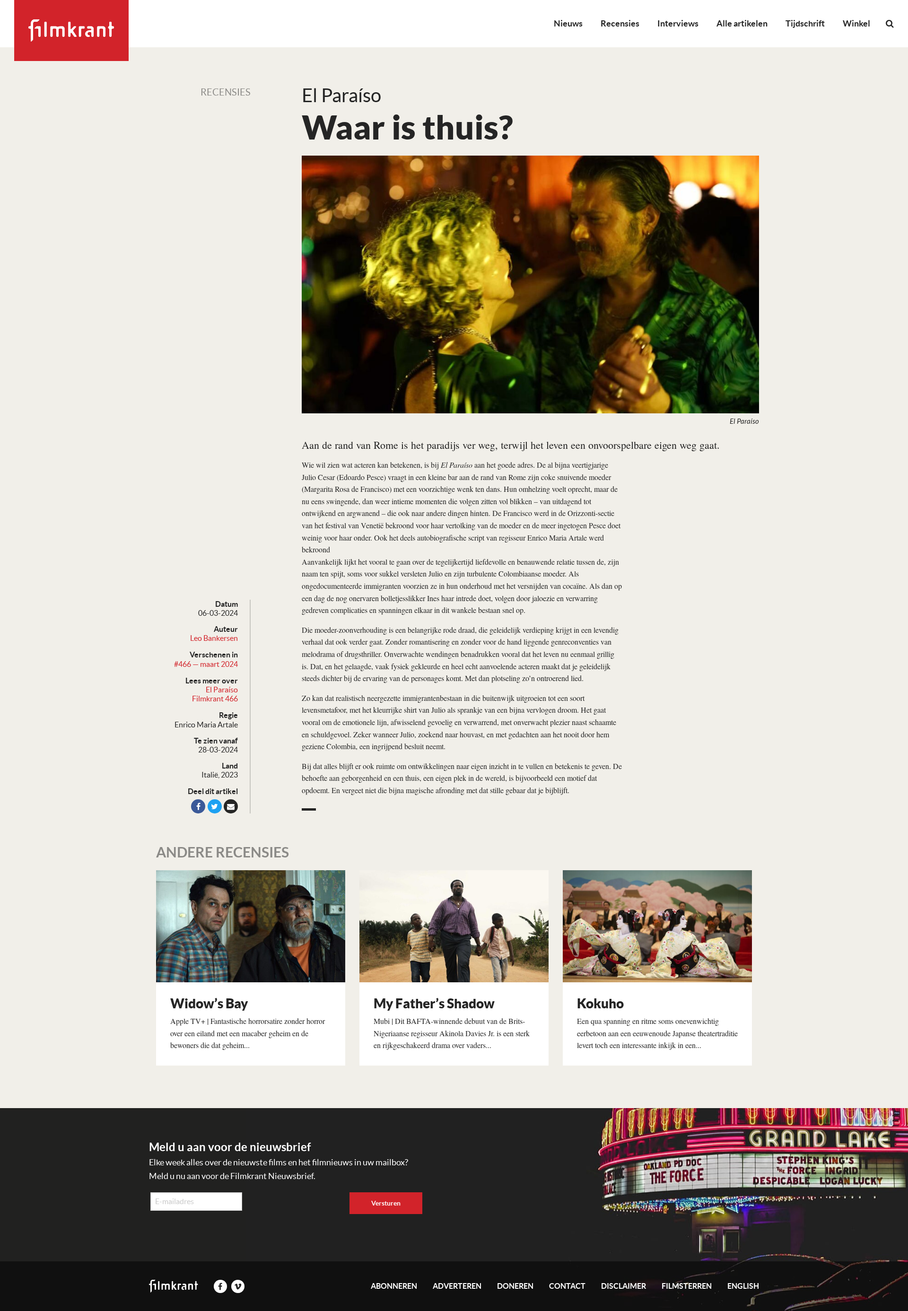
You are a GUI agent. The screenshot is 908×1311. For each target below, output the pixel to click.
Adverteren (457, 1286)
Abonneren (394, 1286)
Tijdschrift (805, 23)
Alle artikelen (742, 23)
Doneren (515, 1286)
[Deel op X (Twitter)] (215, 806)
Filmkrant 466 (215, 698)
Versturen (386, 1203)
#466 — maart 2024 (206, 664)
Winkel (856, 23)
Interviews (677, 23)
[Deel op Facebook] (198, 806)
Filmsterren (687, 1286)
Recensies (620, 23)
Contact (567, 1286)
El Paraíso (222, 689)
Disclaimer (623, 1286)
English (743, 1286)
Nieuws (568, 23)
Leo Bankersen (214, 638)
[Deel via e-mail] (231, 806)
